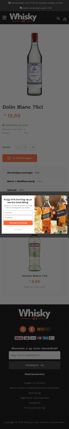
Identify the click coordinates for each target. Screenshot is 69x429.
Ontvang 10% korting (18, 223)
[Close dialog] (65, 197)
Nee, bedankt (18, 229)
